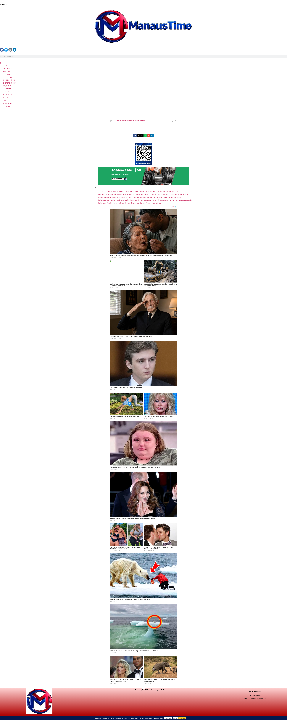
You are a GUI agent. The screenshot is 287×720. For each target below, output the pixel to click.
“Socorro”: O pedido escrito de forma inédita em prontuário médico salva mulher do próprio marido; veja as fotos (138, 191)
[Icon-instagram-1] (10, 50)
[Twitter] (6, 50)
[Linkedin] (14, 50)
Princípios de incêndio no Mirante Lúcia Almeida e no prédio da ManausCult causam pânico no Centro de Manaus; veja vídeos (143, 194)
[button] (135, 135)
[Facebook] (2, 50)
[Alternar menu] (0, 63)
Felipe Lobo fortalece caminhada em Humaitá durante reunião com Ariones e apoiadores (129, 203)
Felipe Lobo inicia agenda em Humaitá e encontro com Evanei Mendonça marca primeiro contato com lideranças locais (140, 197)
